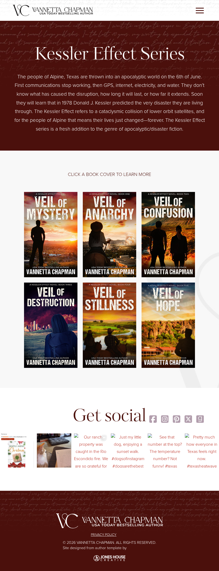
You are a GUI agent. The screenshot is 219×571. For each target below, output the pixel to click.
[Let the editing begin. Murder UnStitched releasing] (54, 450)
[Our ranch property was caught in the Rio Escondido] (91, 450)
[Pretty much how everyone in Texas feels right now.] (202, 450)
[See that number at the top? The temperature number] (165, 450)
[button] (199, 10)
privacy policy (103, 534)
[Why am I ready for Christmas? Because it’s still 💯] (17, 450)
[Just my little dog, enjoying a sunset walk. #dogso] (128, 450)
